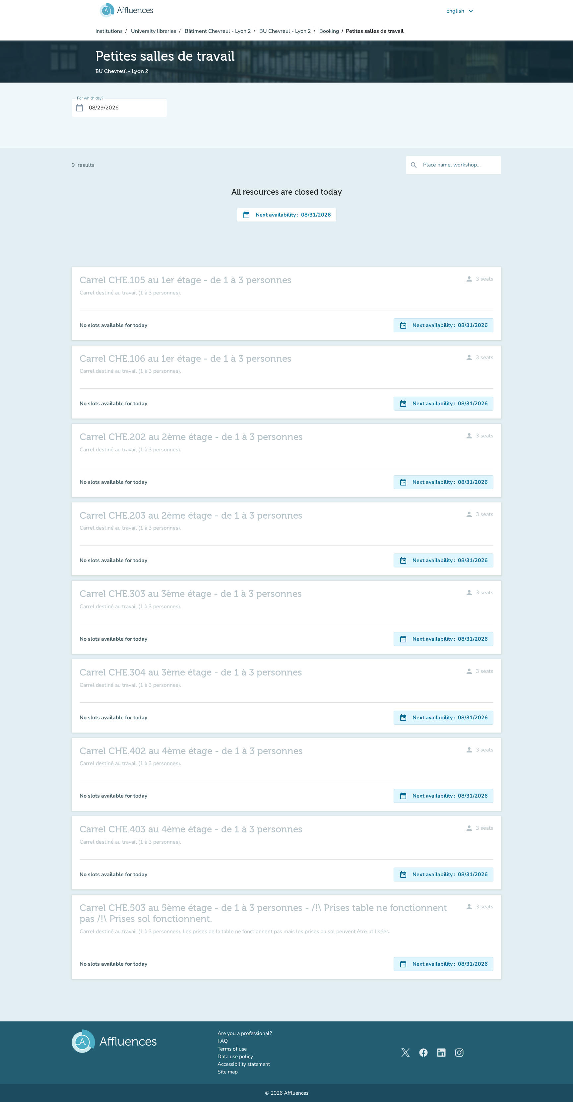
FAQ (223, 1040)
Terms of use (232, 1048)
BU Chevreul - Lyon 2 (284, 31)
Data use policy (235, 1056)
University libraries (153, 31)
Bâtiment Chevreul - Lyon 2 (217, 31)
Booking (328, 31)
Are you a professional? (255, 1033)
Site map (228, 1071)
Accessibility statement (244, 1064)
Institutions (109, 31)
